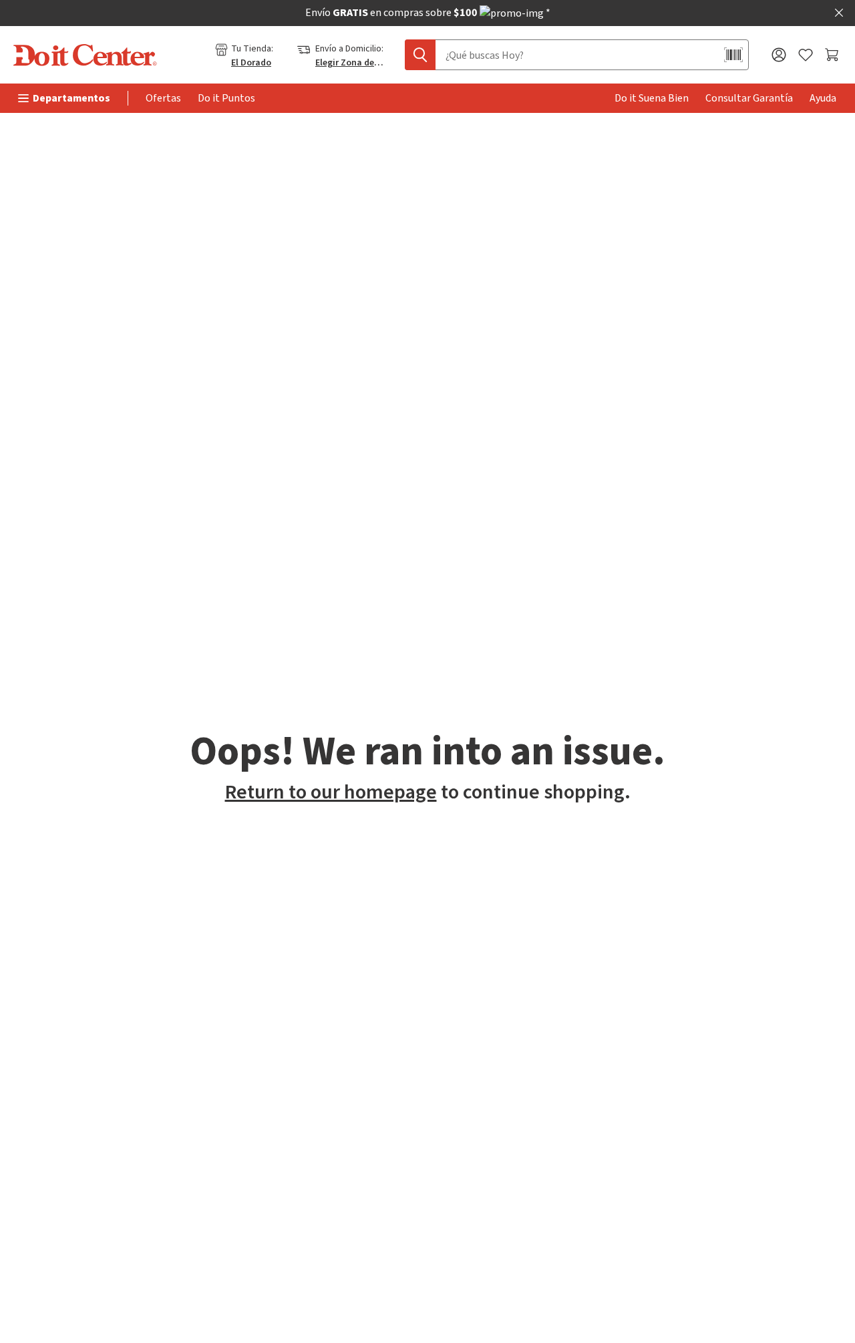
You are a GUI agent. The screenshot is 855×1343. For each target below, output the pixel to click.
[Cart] (833, 54)
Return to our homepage (331, 792)
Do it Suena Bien (652, 98)
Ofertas (163, 98)
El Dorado (251, 62)
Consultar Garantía (749, 98)
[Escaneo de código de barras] (733, 54)
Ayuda (823, 98)
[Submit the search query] (420, 54)
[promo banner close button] (839, 12)
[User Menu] (779, 54)
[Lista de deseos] (805, 55)
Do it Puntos (226, 98)
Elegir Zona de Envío (350, 62)
